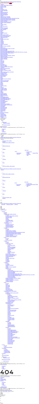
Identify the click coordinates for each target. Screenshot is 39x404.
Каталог (5, 213)
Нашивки (9, 323)
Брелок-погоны (10, 270)
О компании (2, 377)
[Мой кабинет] (0, 201)
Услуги (5, 346)
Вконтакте (4, 366)
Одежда (7, 242)
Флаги (7, 284)
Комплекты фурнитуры (10, 224)
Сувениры (7, 264)
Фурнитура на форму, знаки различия (12, 292)
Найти (10, 3)
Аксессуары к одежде (11, 245)
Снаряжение (10, 295)
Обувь (7, 239)
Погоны (9, 329)
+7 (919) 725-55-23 (4, 117)
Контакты (2, 380)
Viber (3, 129)
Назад (6, 212)
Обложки (7, 229)
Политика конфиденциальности (6, 390)
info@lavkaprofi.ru (4, 126)
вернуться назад (3, 376)
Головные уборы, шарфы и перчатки (12, 215)
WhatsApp (4, 131)
